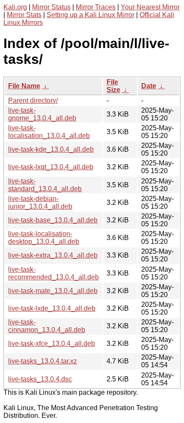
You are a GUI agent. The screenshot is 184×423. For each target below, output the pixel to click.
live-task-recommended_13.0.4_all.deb (53, 273)
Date (148, 86)
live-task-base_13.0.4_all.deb (53, 220)
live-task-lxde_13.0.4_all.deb (51, 308)
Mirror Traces (96, 7)
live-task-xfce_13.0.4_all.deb (51, 343)
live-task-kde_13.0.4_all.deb (51, 149)
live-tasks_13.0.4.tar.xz (42, 361)
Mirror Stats (24, 14)
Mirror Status (51, 7)
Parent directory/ (33, 100)
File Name (24, 86)
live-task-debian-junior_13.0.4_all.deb (40, 202)
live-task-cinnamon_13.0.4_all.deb (46, 325)
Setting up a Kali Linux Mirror (90, 14)
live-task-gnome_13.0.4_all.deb (42, 114)
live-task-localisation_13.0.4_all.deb (49, 131)
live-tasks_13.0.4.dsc (40, 379)
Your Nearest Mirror (150, 7)
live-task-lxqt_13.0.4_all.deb (50, 167)
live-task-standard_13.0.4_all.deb (45, 184)
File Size (113, 85)
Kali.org (15, 7)
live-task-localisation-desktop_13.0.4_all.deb (43, 237)
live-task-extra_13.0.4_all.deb (53, 255)
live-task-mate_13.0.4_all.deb (53, 290)
